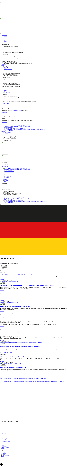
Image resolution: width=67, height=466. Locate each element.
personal (30, 381)
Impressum (6, 180)
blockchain (13, 378)
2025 (3, 378)
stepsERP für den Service (8, 38)
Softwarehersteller (7, 40)
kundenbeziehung (15, 379)
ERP (37, 378)
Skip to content (2, 1)
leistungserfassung (8, 381)
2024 (2, 378)
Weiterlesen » (2, 279)
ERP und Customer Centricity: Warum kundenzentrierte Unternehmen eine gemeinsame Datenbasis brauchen (23, 295)
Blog (5, 181)
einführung (34, 378)
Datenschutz (6, 178)
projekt (32, 381)
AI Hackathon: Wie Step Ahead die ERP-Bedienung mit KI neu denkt (15, 306)
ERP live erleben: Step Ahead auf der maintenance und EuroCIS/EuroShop (16, 356)
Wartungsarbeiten (7, 70)
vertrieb (56, 381)
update (54, 381)
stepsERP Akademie (7, 92)
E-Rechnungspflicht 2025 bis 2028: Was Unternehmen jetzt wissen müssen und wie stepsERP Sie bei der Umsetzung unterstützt (27, 285)
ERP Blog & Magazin (7, 90)
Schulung (40, 381)
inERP (5, 68)
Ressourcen (4, 89)
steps (45, 381)
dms (32, 378)
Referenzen (6, 42)
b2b (11, 378)
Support (3, 65)
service (43, 381)
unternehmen (50, 381)
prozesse (36, 381)
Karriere (3, 131)
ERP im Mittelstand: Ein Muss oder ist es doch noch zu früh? (13, 367)
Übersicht (5, 36)
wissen (63, 381)
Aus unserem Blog (5, 166)
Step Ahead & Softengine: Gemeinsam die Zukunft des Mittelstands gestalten (16, 274)
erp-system (41, 378)
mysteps (27, 381)
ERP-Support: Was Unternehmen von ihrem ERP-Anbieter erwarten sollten (16, 317)
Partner (5, 91)
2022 (0, 378)
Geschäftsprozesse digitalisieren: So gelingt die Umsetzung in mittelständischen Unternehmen (20, 346)
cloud (15, 378)
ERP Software (4, 35)
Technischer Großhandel (8, 39)
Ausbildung (6, 133)
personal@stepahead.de (6, 164)
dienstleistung (29, 378)
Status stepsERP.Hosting (8, 69)
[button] (2, 373)
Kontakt (5, 179)
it (9, 379)
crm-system (20, 378)
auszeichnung (9, 378)
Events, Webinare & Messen (9, 176)
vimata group (59, 381)
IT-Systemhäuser (7, 41)
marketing (20, 381)
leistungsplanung (16, 381)
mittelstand (24, 381)
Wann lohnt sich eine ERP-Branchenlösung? (9, 332)
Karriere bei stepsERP (8, 132)
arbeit (5, 378)
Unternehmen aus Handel (18, 110)
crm (17, 378)
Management (6, 175)
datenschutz (25, 378)
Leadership (4, 381)
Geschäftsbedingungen (8, 177)
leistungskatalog (12, 381)
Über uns (5, 174)
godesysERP (6, 67)
